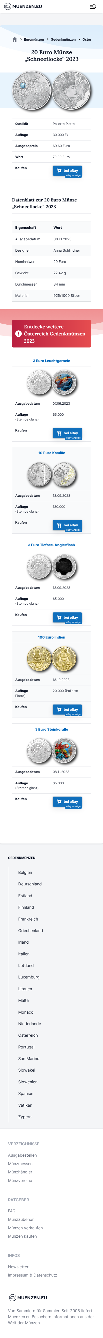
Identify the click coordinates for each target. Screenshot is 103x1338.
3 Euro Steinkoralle (51, 729)
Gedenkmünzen (63, 39)
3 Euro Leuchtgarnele (51, 361)
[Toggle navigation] (93, 7)
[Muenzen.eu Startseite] (26, 6)
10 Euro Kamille (51, 453)
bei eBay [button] (71, 171)
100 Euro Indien (51, 637)
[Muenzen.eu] (14, 39)
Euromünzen (34, 39)
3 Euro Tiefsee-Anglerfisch (51, 545)
